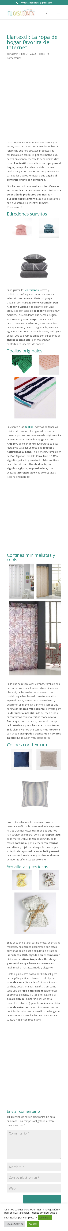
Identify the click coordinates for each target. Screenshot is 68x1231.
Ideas (42, 53)
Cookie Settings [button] (14, 1223)
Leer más (45, 1217)
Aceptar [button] (33, 1223)
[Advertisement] (34, 105)
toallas (29, 427)
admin (14, 53)
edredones (32, 290)
